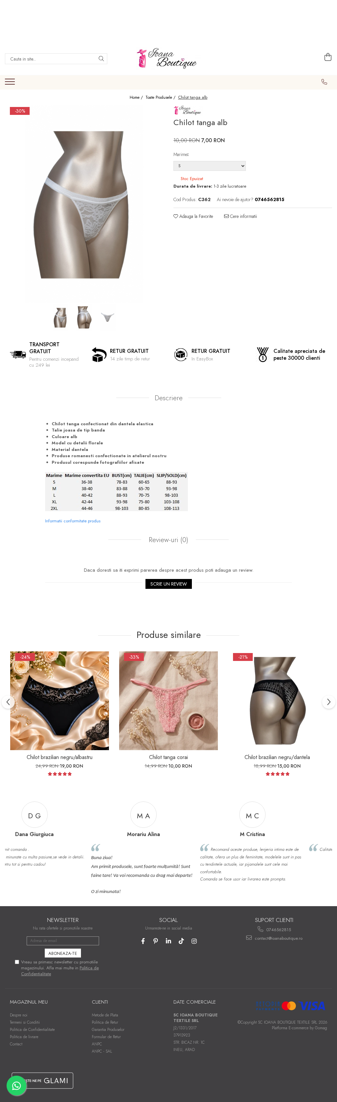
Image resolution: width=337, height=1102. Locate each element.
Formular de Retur (106, 1037)
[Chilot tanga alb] (84, 204)
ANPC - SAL (102, 1051)
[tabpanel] (84, 204)
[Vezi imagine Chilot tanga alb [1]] (84, 317)
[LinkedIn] (168, 941)
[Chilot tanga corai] (168, 700)
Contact (16, 1044)
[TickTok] (181, 941)
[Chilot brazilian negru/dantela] (277, 700)
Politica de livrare (24, 1037)
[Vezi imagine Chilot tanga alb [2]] (108, 317)
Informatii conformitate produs (72, 521)
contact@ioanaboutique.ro (277, 938)
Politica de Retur (105, 1022)
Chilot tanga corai (168, 757)
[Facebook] (143, 941)
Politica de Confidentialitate (32, 1030)
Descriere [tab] (169, 398)
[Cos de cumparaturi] (328, 57)
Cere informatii (243, 216)
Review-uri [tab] (167, 540)
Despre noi (18, 1015)
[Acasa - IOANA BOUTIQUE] (168, 58)
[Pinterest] (156, 941)
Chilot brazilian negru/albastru (59, 757)
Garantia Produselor (108, 1030)
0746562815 (278, 930)
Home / (137, 97)
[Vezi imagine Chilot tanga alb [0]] (60, 317)
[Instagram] (194, 941)
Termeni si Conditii (25, 1022)
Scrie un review (168, 584)
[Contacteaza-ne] (324, 82)
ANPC (97, 1044)
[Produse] (10, 84)
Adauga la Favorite (195, 216)
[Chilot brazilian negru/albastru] (59, 700)
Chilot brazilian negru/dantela (277, 757)
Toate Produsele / (161, 97)
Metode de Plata (105, 1015)
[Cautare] (101, 58)
